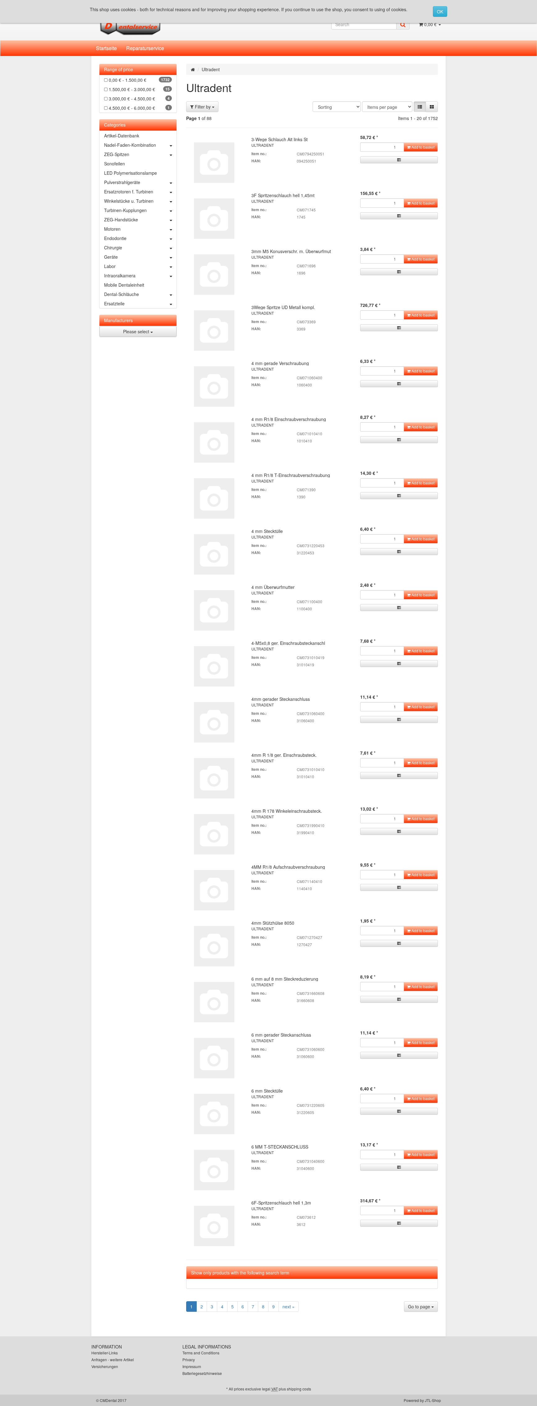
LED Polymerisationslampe (130, 173)
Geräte (111, 257)
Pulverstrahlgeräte (122, 182)
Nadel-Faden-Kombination (130, 145)
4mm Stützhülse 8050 (272, 923)
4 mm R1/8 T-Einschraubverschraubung (290, 475)
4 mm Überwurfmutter (273, 587)
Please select (136, 331)
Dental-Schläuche (121, 294)
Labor (110, 266)
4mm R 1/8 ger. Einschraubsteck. (284, 755)
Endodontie (115, 238)
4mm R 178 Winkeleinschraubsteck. (286, 811)
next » (288, 1306)
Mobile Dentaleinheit (124, 285)
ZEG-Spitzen (116, 154)
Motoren (112, 229)
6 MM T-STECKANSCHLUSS (279, 1147)
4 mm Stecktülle (267, 531)
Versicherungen (104, 1366)
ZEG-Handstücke (121, 219)
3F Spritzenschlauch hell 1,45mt (282, 195)
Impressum (191, 1366)
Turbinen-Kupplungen (125, 210)
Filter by (203, 107)
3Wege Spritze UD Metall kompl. (283, 307)
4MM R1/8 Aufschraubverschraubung (288, 867)
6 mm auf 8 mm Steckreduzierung (284, 979)
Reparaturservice (145, 48)
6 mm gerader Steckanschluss (281, 1035)
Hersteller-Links (104, 1352)
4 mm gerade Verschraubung (280, 363)
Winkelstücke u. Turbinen (129, 201)
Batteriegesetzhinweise (202, 1373)
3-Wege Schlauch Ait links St (279, 139)
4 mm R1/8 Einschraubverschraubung (288, 419)
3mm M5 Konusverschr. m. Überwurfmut (291, 251)
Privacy (188, 1359)
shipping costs (299, 1388)
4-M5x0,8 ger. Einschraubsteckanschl (288, 643)
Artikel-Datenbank (121, 135)
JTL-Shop (433, 1400)
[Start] (193, 69)
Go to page (419, 1306)
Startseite (106, 48)
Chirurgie (113, 247)
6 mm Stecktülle (267, 1091)
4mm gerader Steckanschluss (280, 699)
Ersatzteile (114, 303)
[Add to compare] (399, 159)
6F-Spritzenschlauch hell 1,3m (281, 1203)
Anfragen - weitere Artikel (112, 1359)
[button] (420, 106)
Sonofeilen (114, 163)
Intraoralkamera (119, 275)
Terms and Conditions (200, 1352)
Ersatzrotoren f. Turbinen (128, 191)
